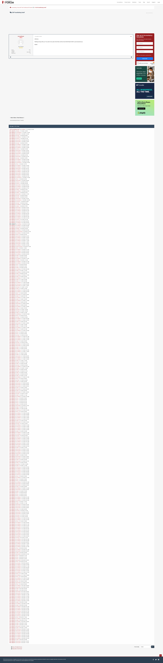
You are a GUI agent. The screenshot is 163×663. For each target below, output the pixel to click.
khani (17, 248)
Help (144, 2)
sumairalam (18, 563)
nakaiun (17, 189)
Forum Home (127, 2)
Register (153, 2)
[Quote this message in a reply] (131, 57)
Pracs (17, 164)
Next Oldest (13, 117)
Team (139, 2)
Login (158, 2)
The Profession (24, 7)
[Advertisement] (81, 24)
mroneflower (21, 36)
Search (148, 2)
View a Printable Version (17, 647)
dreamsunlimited (19, 231)
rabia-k (17, 255)
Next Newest (20, 117)
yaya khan (18, 464)
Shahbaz (17, 131)
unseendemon (19, 132)
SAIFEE (17, 408)
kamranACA (18, 140)
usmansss (18, 201)
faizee (17, 234)
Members (134, 2)
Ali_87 (17, 293)
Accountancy (120, 2)
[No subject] (12, 131)
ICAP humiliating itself (14, 129)
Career (31, 7)
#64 (131, 36)
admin (17, 590)
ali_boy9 (17, 135)
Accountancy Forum (15, 7)
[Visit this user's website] (10, 57)
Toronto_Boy (18, 284)
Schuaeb (17, 287)
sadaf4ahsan (18, 314)
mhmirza (18, 138)
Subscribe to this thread (17, 648)
